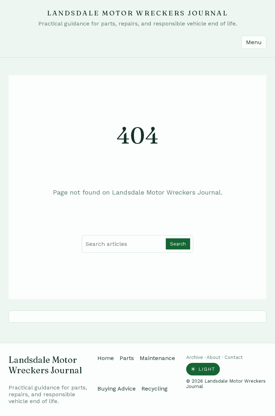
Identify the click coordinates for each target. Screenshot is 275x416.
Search (178, 244)
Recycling (154, 388)
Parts (127, 358)
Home (105, 358)
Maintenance (157, 358)
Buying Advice (116, 388)
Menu (254, 42)
